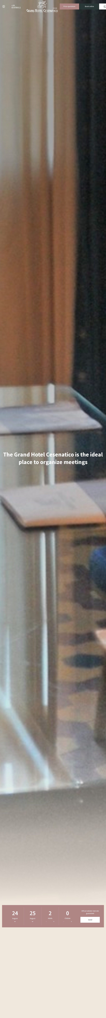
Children (67, 918)
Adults (50, 918)
